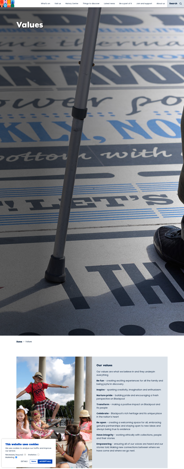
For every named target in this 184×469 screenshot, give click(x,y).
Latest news (109, 3)
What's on (45, 3)
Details (24, 461)
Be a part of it (125, 3)
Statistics (32, 454)
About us (161, 3)
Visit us (58, 3)
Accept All (45, 461)
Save (33, 461)
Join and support (144, 3)
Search (173, 4)
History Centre (71, 3)
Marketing (9, 457)
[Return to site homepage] (7, 3)
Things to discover (91, 3)
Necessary (14, 454)
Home (19, 342)
